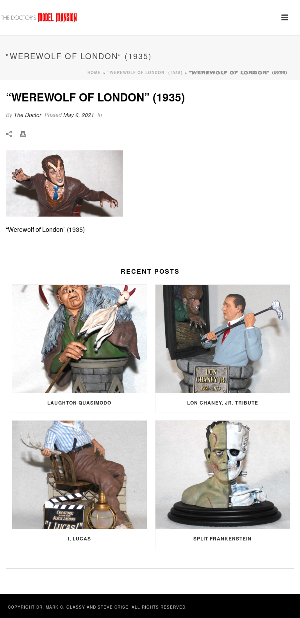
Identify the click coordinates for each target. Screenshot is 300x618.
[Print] (27, 133)
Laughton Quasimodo (79, 402)
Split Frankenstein (222, 538)
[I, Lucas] (79, 475)
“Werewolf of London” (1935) (144, 72)
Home (94, 72)
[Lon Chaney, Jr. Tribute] (222, 339)
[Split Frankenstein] (222, 475)
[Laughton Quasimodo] (79, 339)
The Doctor (27, 115)
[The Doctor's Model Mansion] (39, 17)
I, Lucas (79, 538)
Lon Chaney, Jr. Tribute (222, 402)
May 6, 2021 (78, 115)
